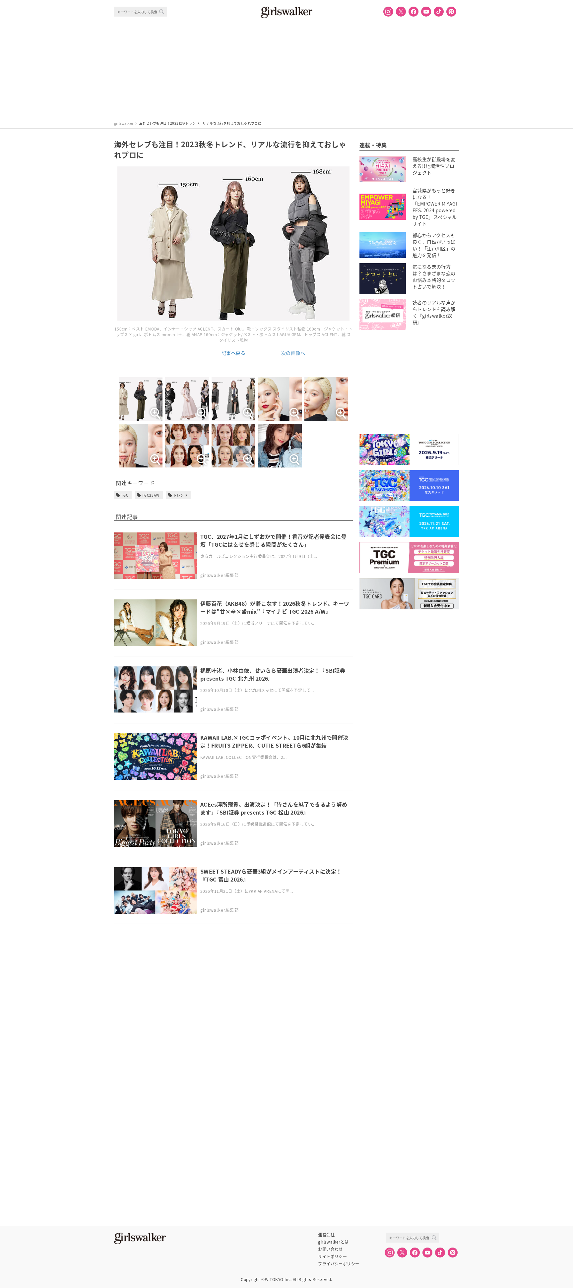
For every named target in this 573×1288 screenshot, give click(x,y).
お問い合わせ (330, 1249)
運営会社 (326, 1235)
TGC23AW (150, 495)
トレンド (180, 495)
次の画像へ (293, 352)
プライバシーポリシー (338, 1264)
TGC (124, 495)
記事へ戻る (233, 352)
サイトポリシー (332, 1256)
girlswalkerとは (333, 1242)
